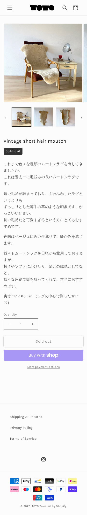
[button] (9, 7)
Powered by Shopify (52, 506)
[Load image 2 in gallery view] (43, 117)
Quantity (10, 314)
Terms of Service (23, 439)
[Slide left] (5, 118)
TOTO (35, 506)
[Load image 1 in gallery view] (21, 117)
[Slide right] (81, 118)
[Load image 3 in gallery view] (65, 117)
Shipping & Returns (26, 417)
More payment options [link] (43, 367)
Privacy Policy (21, 428)
